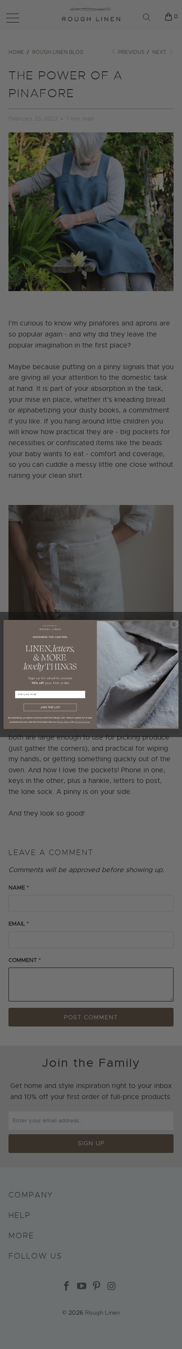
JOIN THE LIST (50, 707)
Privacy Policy (63, 722)
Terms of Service (82, 722)
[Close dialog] (174, 624)
